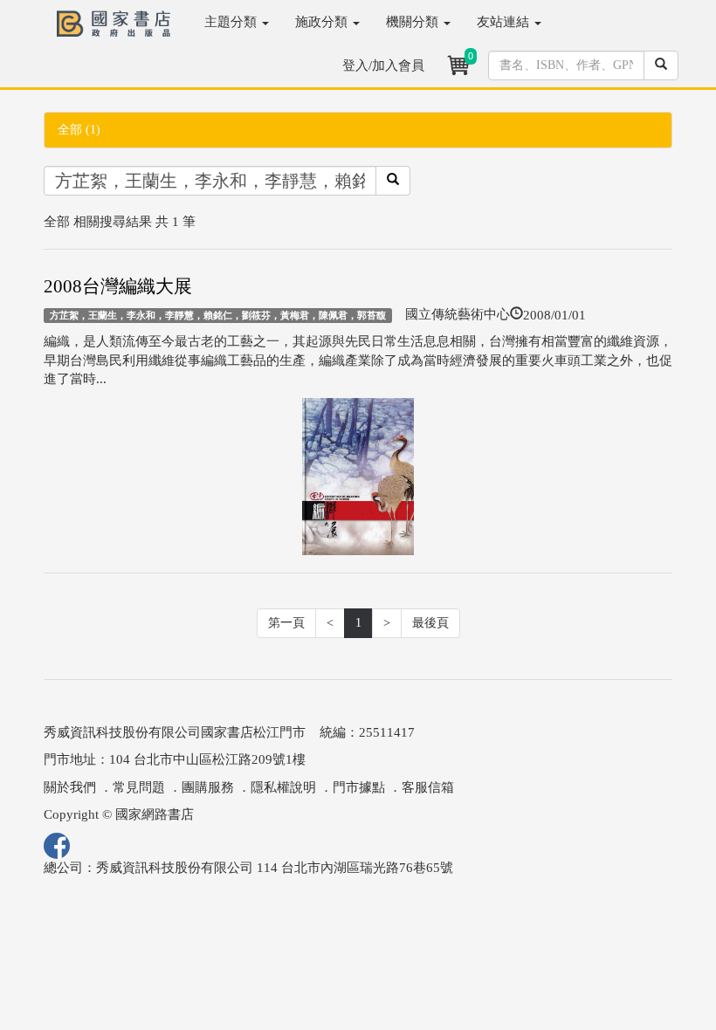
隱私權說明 (283, 787)
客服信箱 (428, 787)
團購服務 (208, 787)
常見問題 (139, 787)
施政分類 (323, 22)
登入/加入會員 (383, 65)
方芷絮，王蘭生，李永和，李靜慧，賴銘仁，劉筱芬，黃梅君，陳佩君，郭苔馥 (218, 315)
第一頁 (286, 622)
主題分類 (232, 22)
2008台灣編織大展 (118, 286)
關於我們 (70, 787)
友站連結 (505, 22)
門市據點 (359, 787)
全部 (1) (79, 129)
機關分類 (414, 22)
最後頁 (430, 622)
